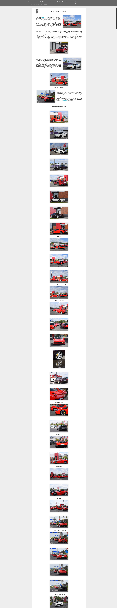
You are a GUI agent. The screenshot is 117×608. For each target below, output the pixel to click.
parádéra (65, 100)
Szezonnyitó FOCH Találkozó (59, 11)
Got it (87, 3)
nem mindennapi (44, 17)
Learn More (82, 3)
